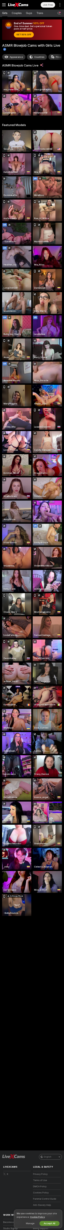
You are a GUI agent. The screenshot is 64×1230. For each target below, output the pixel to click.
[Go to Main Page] (20, 4)
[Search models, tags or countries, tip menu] (59, 13)
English (47, 1157)
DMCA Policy (40, 1186)
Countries (39, 57)
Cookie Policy (37, 1217)
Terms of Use (40, 1180)
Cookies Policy (41, 1192)
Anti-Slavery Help (42, 1205)
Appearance (16, 57)
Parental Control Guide (44, 1199)
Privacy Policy (40, 1174)
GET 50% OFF (23, 34)
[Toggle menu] (4, 5)
